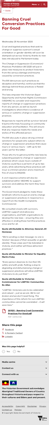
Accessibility (7, 406)
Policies (18, 410)
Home (7, 10)
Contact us (7, 410)
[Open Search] (44, 5)
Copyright (20, 406)
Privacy (42, 406)
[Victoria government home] (42, 418)
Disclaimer (32, 406)
